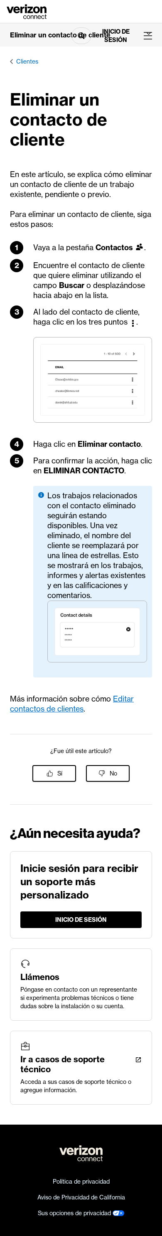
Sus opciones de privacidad (75, 1213)
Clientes (27, 61)
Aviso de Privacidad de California (81, 1197)
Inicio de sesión (116, 36)
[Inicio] (26, 11)
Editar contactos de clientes (72, 704)
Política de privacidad (81, 1181)
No (113, 773)
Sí (59, 773)
